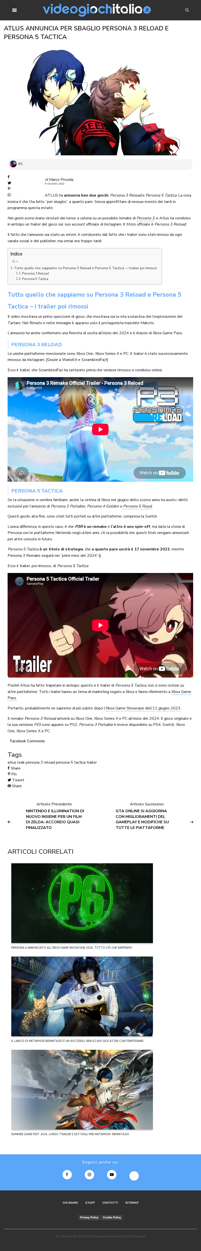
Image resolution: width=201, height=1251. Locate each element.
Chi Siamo (70, 1203)
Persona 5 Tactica (35, 279)
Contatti (110, 1203)
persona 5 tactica (71, 762)
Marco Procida (61, 179)
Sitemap (131, 1203)
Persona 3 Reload (35, 273)
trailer (92, 762)
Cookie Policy (112, 1217)
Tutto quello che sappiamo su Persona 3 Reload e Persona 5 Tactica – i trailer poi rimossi (85, 268)
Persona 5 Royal (137, 506)
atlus (12, 762)
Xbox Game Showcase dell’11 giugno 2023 (143, 708)
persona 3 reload (40, 762)
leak (21, 762)
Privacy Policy (89, 1217)
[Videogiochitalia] (97, 10)
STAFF (90, 1203)
